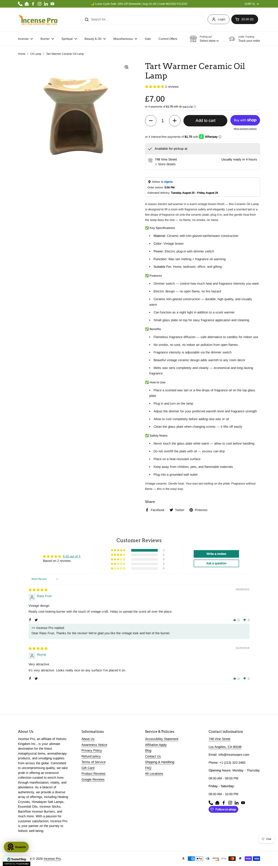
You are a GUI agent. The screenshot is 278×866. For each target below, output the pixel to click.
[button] (244, 19)
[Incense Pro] (38, 19)
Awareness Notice (94, 745)
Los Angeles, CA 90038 (225, 747)
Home (21, 53)
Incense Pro (52, 859)
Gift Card (88, 768)
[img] (38, 590)
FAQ (148, 768)
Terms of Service (94, 762)
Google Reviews (93, 779)
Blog (148, 750)
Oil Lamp (35, 53)
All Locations (154, 773)
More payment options (245, 128)
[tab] (165, 164)
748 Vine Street (219, 739)
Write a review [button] (216, 553)
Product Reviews (94, 773)
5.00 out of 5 (71, 556)
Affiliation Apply (156, 745)
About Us (88, 739)
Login (221, 19)
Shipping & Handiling (159, 762)
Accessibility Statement (161, 739)
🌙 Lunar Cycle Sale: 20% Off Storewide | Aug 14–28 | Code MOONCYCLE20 (139, 3)
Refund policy (91, 756)
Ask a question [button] (216, 563)
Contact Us (153, 756)
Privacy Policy (92, 750)
